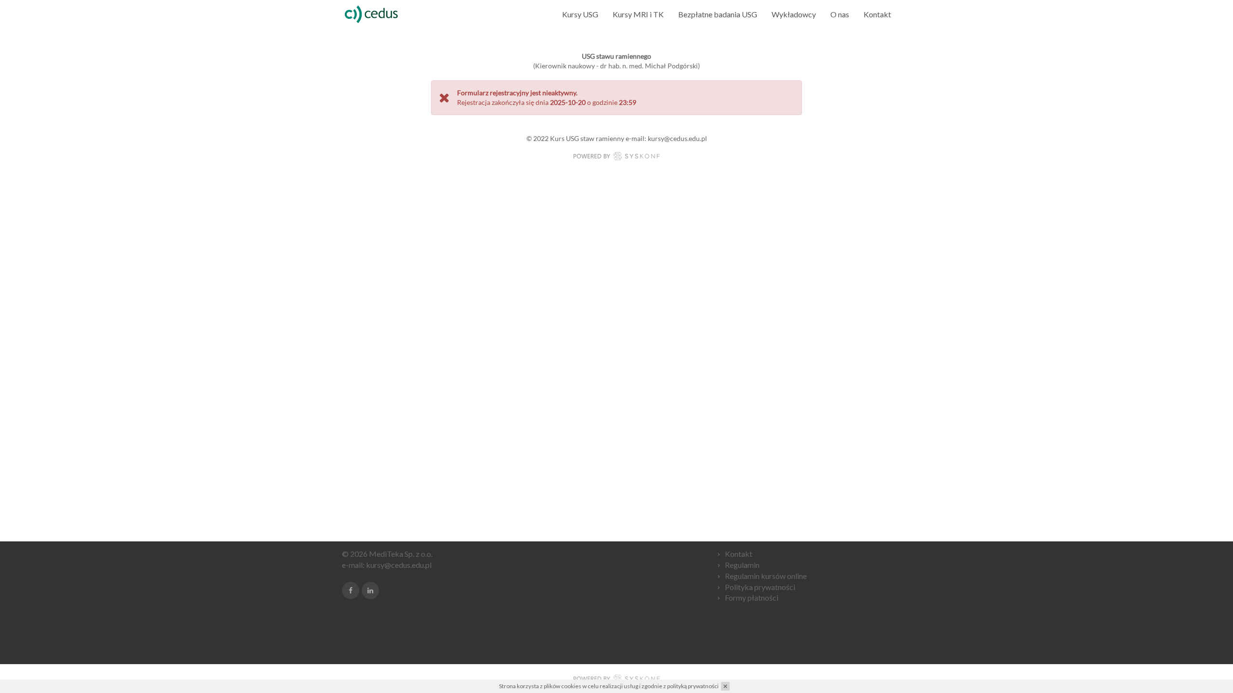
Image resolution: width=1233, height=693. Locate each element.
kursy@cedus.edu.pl (399, 564)
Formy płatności (751, 597)
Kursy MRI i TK (638, 14)
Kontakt (877, 14)
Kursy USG (580, 14)
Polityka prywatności (760, 586)
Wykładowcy (794, 14)
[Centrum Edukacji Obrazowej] (372, 14)
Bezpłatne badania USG (717, 14)
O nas (839, 14)
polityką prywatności (693, 686)
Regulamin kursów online (766, 575)
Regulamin (742, 564)
